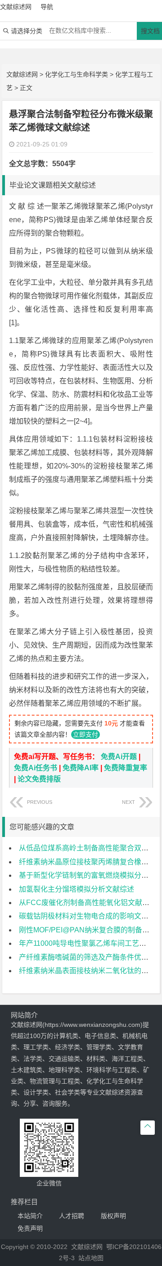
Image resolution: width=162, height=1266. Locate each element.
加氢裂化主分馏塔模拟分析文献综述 (76, 889)
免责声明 (30, 1228)
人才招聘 (71, 1215)
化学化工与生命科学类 (76, 74)
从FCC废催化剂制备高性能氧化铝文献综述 (88, 902)
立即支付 (85, 734)
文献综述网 (22, 74)
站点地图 (91, 1258)
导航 (46, 6)
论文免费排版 (39, 779)
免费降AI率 (81, 768)
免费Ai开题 (119, 756)
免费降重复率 (125, 768)
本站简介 (30, 1215)
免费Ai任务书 (35, 768)
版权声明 (113, 1215)
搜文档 (150, 30)
